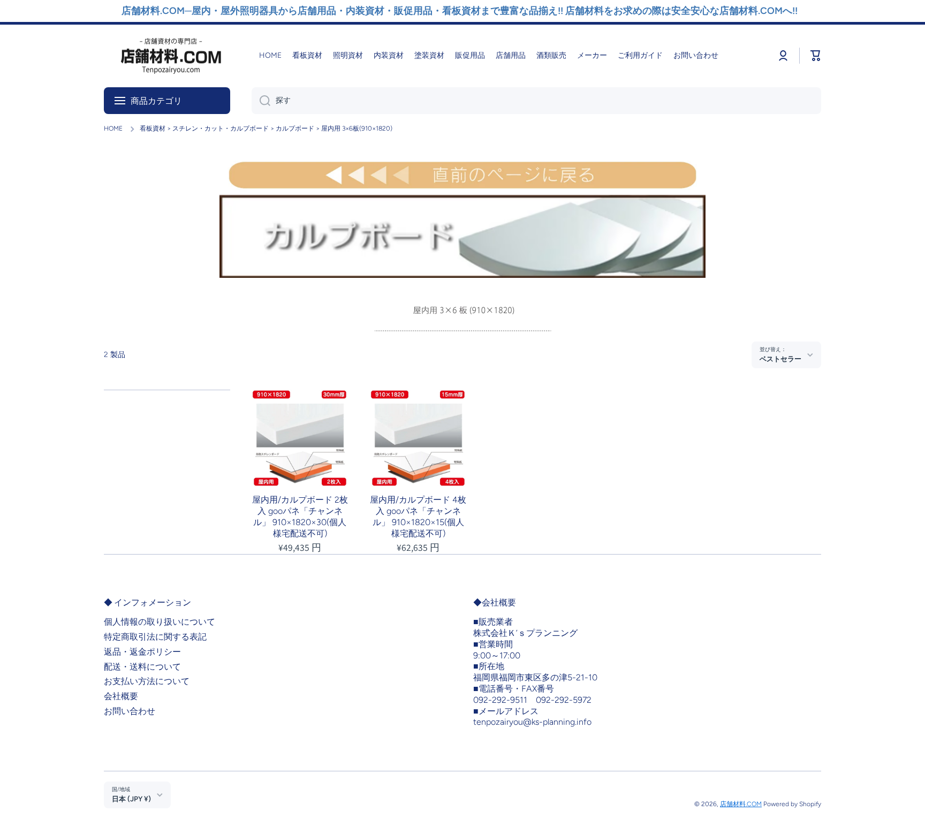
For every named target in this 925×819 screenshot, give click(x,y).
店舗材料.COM (741, 804)
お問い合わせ (129, 711)
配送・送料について (142, 667)
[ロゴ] (171, 56)
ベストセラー (780, 358)
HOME (113, 128)
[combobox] (536, 100)
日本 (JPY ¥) (131, 798)
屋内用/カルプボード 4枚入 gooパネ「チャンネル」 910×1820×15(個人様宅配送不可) (418, 516)
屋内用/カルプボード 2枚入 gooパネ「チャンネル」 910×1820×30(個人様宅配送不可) (300, 516)
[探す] (261, 100)
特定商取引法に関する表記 (155, 637)
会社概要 (121, 696)
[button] (815, 55)
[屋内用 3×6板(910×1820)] (462, 314)
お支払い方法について (146, 681)
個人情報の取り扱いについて (159, 622)
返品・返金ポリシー (142, 652)
